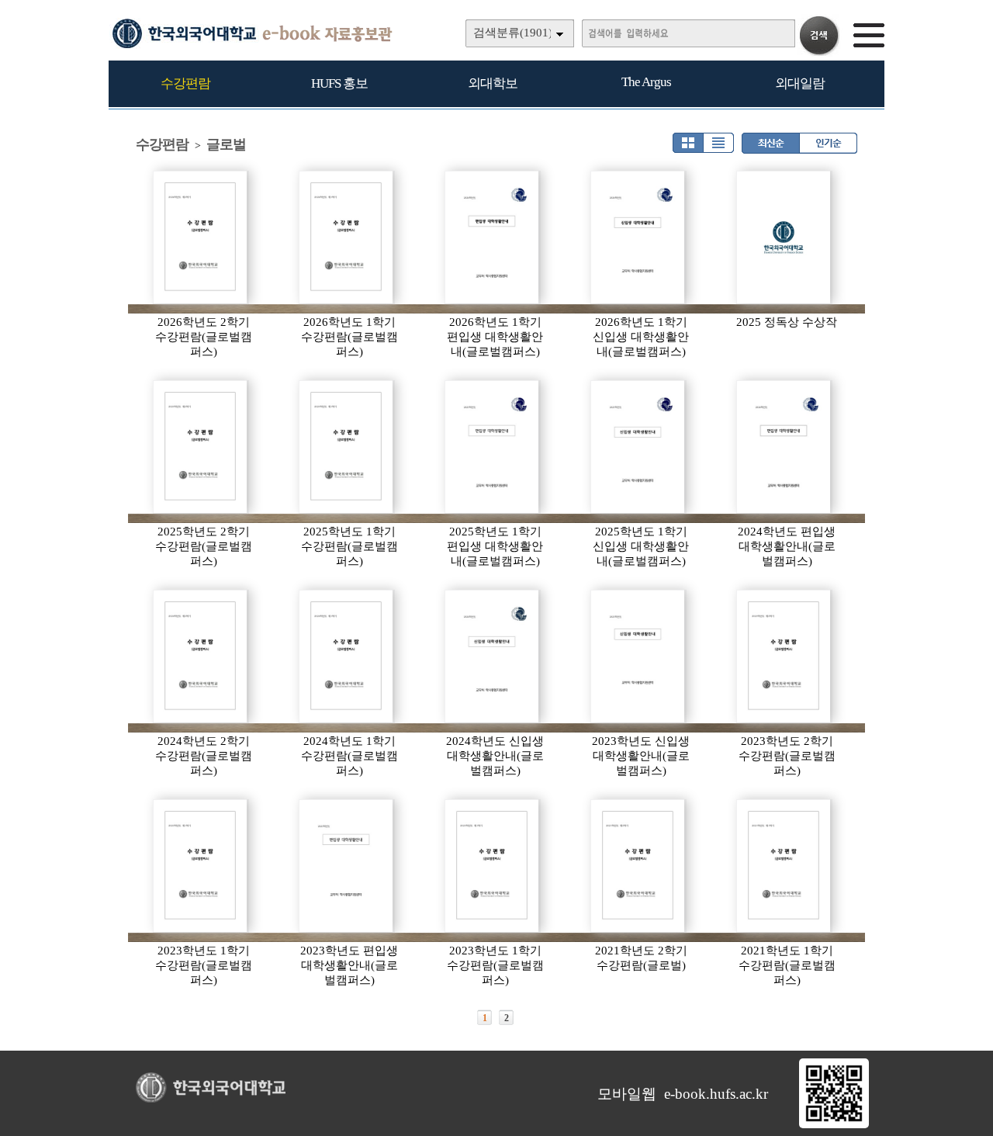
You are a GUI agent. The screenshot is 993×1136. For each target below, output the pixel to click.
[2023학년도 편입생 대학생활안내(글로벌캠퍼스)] (347, 866)
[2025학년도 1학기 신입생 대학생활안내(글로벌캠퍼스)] (638, 447)
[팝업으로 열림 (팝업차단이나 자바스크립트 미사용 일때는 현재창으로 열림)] (834, 1125)
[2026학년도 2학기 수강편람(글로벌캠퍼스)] (201, 237)
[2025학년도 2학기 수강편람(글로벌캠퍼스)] (201, 447)
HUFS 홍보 (339, 83)
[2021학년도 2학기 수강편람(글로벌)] (638, 866)
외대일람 (800, 83)
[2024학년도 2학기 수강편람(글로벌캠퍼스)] (201, 656)
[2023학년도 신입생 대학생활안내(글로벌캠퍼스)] (638, 656)
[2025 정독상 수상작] (784, 237)
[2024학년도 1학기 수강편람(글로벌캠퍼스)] (347, 656)
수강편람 (185, 83)
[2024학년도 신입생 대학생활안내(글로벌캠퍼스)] (493, 656)
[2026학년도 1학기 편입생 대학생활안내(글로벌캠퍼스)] (493, 237)
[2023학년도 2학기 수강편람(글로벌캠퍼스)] (784, 656)
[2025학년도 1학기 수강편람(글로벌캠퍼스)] (347, 447)
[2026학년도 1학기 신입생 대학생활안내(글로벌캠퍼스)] (638, 237)
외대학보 (492, 83)
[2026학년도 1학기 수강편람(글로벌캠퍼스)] (347, 237)
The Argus (646, 81)
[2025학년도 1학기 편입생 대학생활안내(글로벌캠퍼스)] (493, 447)
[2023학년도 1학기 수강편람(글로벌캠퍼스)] (201, 866)
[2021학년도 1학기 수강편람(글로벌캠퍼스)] (784, 866)
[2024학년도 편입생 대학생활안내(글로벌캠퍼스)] (784, 447)
